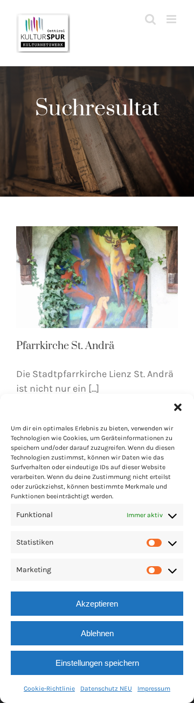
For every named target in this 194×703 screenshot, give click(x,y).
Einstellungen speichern (97, 662)
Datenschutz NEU (106, 688)
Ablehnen (97, 633)
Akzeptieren (97, 603)
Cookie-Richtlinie (49, 688)
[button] (177, 407)
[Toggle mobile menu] (172, 19)
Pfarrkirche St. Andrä (65, 346)
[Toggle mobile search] (150, 19)
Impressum (153, 688)
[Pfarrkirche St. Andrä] (97, 277)
